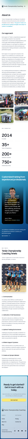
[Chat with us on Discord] (18, 430)
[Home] (12, 6)
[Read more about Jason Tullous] (12, 205)
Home (3, 418)
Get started (5, 235)
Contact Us (18, 421)
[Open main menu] (24, 6)
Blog (3, 424)
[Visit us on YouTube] (22, 430)
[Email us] (25, 430)
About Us (4, 421)
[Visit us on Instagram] (14, 430)
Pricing (17, 418)
